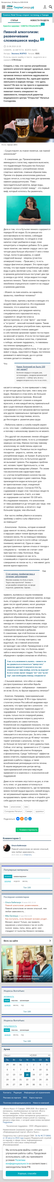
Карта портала (35, 1098)
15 (27, 1075)
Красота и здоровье (11, 26)
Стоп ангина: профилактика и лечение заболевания (20, 575)
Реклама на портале (12, 1098)
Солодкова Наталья (13, 811)
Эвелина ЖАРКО (19, 53)
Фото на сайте (11, 941)
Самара (28, 811)
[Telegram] (26, 818)
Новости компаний (41, 1103)
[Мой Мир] (30, 818)
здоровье (40, 811)
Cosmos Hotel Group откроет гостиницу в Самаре (26, 15)
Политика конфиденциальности (17, 1103)
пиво (26, 807)
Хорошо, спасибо (27, 1173)
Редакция (18, 1093)
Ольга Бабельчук (19, 846)
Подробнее (7, 1122)
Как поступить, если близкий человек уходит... (26, 919)
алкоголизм (16, 807)
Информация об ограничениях (37, 1093)
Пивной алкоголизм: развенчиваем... (22, 905)
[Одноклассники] (22, 818)
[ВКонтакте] (18, 818)
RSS (25, 1098)
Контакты (7, 1093)
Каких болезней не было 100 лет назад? (31, 367)
